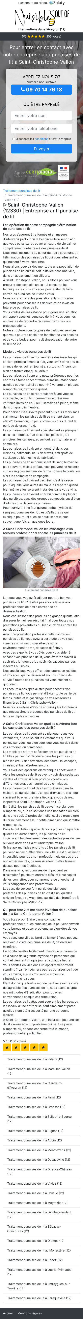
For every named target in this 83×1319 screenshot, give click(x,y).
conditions (41, 138)
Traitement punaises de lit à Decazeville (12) (38, 1159)
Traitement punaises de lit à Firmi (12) (34, 1097)
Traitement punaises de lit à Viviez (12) (34, 1183)
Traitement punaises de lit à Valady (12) (35, 1059)
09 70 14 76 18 (43, 90)
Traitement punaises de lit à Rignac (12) (35, 1131)
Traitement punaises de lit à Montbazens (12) (39, 1150)
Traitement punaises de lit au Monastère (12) (39, 1250)
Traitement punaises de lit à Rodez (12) (35, 1260)
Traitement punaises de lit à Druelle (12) (35, 1193)
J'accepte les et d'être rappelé (43, 138)
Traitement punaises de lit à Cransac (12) (36, 1107)
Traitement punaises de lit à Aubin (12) (34, 1140)
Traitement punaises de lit (21, 191)
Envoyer (41, 148)
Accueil (8, 1313)
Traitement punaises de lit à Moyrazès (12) (37, 1203)
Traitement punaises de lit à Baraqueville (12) (39, 1298)
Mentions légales (30, 1313)
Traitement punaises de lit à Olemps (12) (35, 1241)
